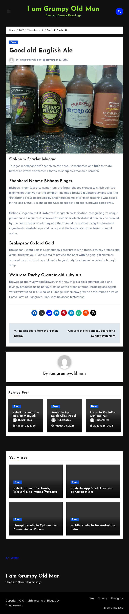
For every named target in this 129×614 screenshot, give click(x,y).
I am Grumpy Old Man (63, 9)
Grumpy (103, 598)
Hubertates (25, 420)
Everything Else (113, 607)
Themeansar (14, 605)
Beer (13, 42)
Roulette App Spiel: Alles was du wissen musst (64, 416)
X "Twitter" (12, 558)
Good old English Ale (41, 51)
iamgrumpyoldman (30, 59)
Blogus (51, 600)
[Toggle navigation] (8, 11)
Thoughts (117, 598)
